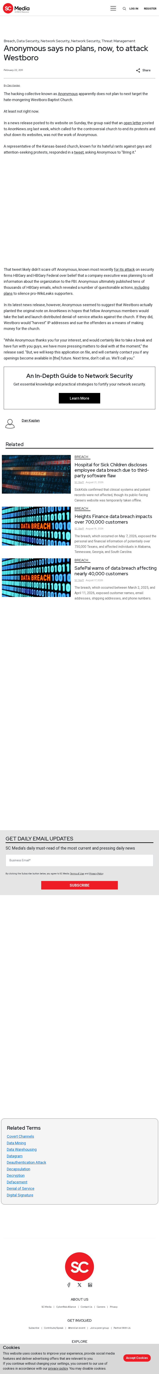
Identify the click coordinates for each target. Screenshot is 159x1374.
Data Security (28, 40)
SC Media (47, 1306)
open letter (132, 123)
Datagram (15, 1156)
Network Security (55, 40)
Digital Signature (20, 1195)
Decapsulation (18, 1169)
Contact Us (86, 1306)
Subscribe (79, 885)
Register (150, 8)
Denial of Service (20, 1188)
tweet (79, 152)
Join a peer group (99, 1327)
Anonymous (68, 94)
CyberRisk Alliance (66, 1306)
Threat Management (118, 40)
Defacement (17, 1182)
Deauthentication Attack (26, 1162)
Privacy (114, 1306)
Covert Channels (20, 1136)
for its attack (124, 269)
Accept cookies (137, 1358)
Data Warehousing (22, 1149)
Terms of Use (77, 873)
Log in (133, 8)
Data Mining (16, 1143)
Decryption (16, 1175)
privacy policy (58, 1368)
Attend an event (76, 1327)
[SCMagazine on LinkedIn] (90, 1284)
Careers (101, 1306)
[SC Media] (16, 8)
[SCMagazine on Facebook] (68, 1284)
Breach (9, 40)
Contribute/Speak (53, 1327)
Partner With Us (122, 1327)
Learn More (79, 398)
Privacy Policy (96, 873)
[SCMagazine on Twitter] (79, 1284)
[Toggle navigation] (113, 8)
